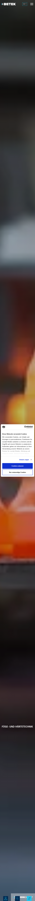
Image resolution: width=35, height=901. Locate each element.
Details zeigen (24, 459)
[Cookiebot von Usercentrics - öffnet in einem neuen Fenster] (25, 427)
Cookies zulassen (18, 466)
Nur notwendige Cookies (17, 472)
